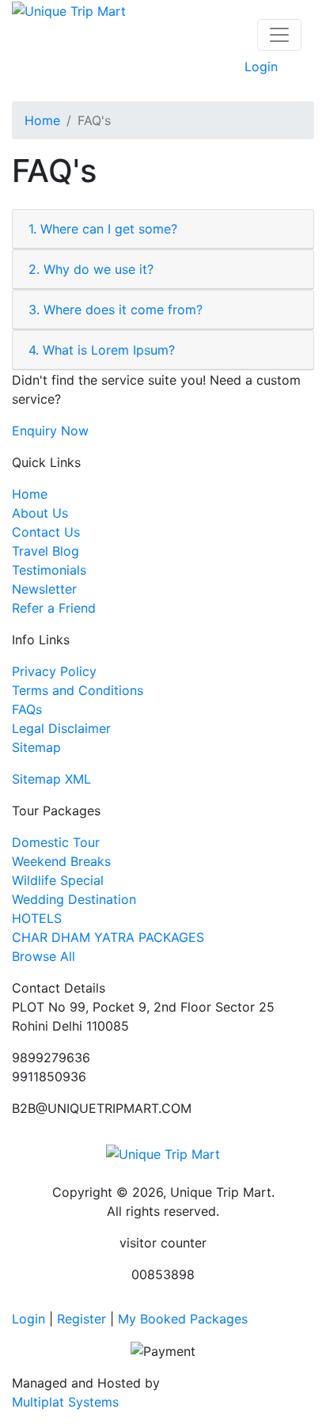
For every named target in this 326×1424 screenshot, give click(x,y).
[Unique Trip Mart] (69, 9)
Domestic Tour (56, 842)
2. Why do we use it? (91, 269)
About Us (40, 513)
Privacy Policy (54, 671)
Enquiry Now (50, 431)
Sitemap (36, 747)
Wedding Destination (74, 899)
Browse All (43, 956)
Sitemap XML (51, 779)
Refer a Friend (54, 608)
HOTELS (37, 918)
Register (81, 1319)
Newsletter (44, 589)
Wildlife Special (58, 880)
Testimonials (49, 570)
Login (261, 66)
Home (42, 120)
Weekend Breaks (61, 861)
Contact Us (46, 532)
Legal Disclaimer (61, 728)
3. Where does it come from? (115, 309)
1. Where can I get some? (102, 229)
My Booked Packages (183, 1319)
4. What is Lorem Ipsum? (101, 350)
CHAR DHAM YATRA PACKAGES (108, 937)
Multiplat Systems (65, 1402)
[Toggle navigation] (279, 35)
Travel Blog (45, 551)
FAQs (27, 709)
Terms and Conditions (77, 690)
